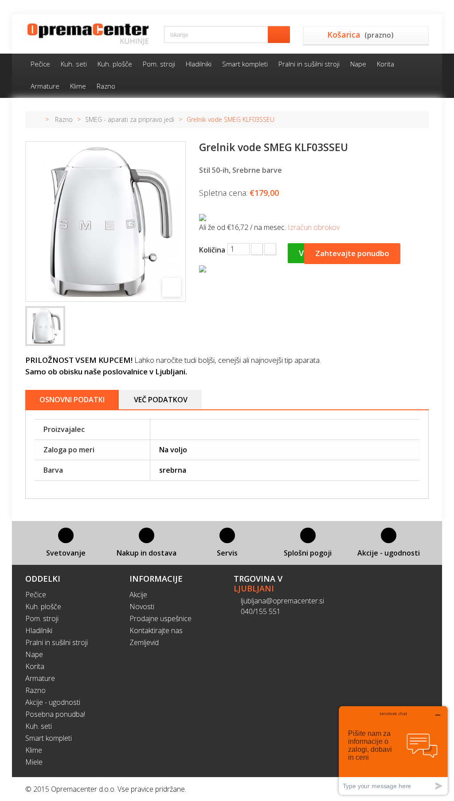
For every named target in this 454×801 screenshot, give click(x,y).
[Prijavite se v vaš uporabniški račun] (425, 7)
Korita (385, 63)
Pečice (40, 63)
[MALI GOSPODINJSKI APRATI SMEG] (45, 326)
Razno (106, 86)
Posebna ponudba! (55, 714)
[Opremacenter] (88, 34)
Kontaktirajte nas (156, 630)
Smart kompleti (245, 63)
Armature (45, 86)
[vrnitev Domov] (35, 119)
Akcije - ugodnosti (52, 702)
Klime (78, 86)
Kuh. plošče (115, 63)
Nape (358, 63)
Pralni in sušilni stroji (309, 63)
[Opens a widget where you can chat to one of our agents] (393, 750)
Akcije (138, 594)
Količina (212, 250)
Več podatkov (161, 399)
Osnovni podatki (72, 399)
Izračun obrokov (314, 227)
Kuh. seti (74, 63)
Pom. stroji (159, 63)
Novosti (141, 606)
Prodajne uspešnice (160, 618)
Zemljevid (144, 642)
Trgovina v (258, 583)
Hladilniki (198, 63)
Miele (34, 762)
